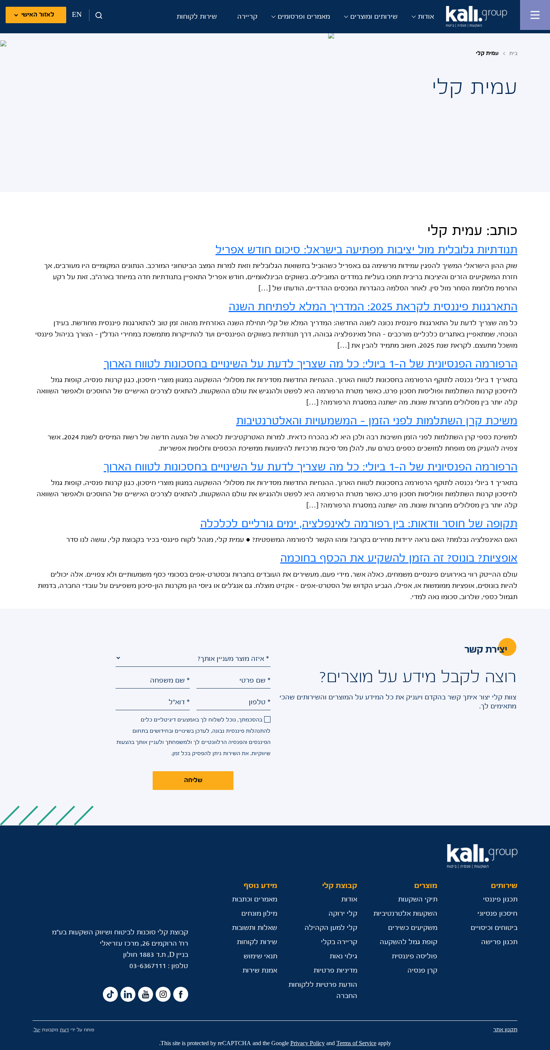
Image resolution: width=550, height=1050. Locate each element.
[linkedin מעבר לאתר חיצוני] (127, 994)
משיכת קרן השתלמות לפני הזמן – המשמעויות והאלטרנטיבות (376, 421)
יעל (37, 1030)
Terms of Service (356, 1043)
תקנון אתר (505, 1029)
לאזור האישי (37, 15)
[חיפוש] (96, 15)
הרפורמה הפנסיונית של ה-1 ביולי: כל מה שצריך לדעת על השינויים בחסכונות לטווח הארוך (310, 364)
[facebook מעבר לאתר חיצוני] (180, 994)
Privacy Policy (307, 1043)
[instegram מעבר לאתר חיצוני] (163, 994)
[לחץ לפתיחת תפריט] (535, 15)
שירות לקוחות (197, 16)
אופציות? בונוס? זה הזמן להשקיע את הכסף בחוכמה (398, 558)
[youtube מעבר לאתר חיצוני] (145, 994)
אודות (426, 16)
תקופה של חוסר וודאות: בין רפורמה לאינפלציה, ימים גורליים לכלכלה (358, 524)
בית (513, 53)
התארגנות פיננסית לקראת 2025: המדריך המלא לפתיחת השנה (373, 307)
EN (77, 15)
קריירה (247, 16)
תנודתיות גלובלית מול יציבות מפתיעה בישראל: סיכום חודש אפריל (366, 250)
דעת (64, 1030)
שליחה (193, 780)
